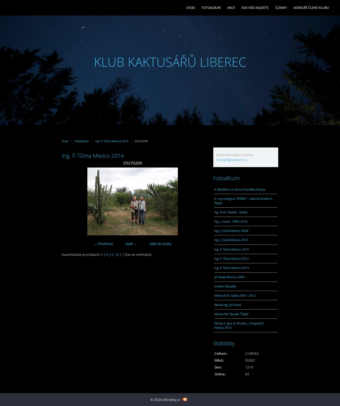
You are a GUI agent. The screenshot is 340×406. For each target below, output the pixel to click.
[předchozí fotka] (68, 201)
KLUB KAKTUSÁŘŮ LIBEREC (170, 61)
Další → (131, 243)
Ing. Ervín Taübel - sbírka (230, 212)
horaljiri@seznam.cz (231, 159)
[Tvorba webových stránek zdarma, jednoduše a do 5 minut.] (185, 399)
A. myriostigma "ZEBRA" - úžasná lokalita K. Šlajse (243, 201)
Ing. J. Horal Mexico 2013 (231, 240)
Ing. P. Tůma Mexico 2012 (231, 259)
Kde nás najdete (255, 8)
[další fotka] (197, 201)
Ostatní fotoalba (225, 286)
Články (281, 8)
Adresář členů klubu (311, 8)
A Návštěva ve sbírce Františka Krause (239, 189)
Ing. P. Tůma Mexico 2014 (111, 141)
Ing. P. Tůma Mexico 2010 (231, 249)
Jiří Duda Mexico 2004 (229, 277)
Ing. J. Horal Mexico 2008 (231, 231)
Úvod (190, 8)
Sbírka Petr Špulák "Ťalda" (231, 314)
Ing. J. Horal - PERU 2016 (231, 221)
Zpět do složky (161, 243)
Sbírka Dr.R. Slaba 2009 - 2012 (235, 295)
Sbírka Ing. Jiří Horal (227, 305)
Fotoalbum (211, 8)
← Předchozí (103, 243)
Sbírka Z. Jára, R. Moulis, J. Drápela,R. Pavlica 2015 (239, 325)
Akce (231, 8)
